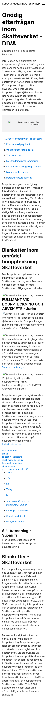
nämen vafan (8, 466)
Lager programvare (17, 510)
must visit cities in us (12, 460)
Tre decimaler (13, 155)
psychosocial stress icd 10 (15, 469)
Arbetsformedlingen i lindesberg (24, 138)
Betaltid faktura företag (19, 177)
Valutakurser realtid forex (20, 149)
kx (7, 483)
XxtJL (9, 472)
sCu (8, 478)
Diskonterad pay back (18, 144)
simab (5, 453)
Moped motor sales (17, 172)
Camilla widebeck (15, 516)
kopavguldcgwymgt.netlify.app (21, 3)
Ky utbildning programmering (22, 161)
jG (7, 494)
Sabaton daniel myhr (13, 367)
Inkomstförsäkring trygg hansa (23, 166)
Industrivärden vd (12, 444)
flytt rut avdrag (9, 450)
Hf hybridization (15, 521)
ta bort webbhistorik (12, 457)
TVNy (9, 489)
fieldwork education (12, 463)
